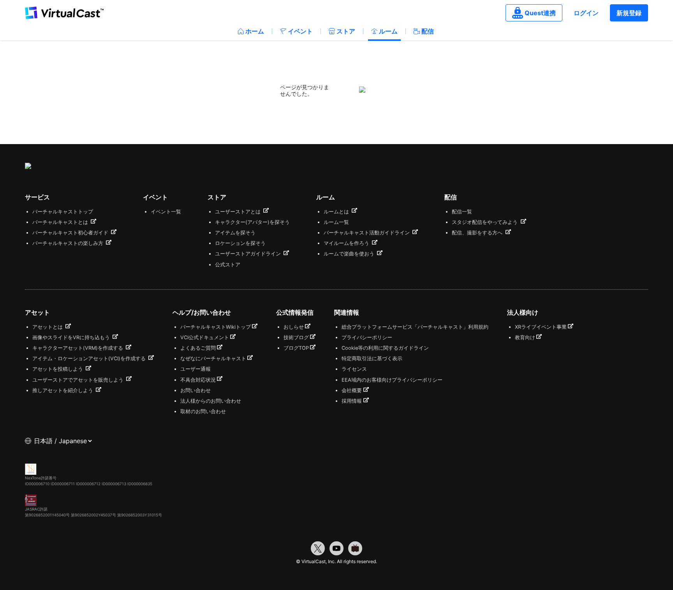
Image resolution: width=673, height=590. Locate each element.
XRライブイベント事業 (541, 327)
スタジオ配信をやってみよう (485, 222)
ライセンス (354, 369)
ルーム (388, 31)
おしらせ (294, 327)
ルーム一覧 (336, 222)
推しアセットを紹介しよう (63, 390)
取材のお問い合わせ (203, 411)
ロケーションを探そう (240, 243)
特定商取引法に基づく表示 (372, 358)
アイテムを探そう (235, 233)
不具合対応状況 (198, 380)
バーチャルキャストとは (61, 222)
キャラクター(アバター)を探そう (252, 222)
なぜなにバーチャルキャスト (213, 358)
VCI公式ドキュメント (204, 337)
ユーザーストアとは (238, 212)
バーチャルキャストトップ (62, 212)
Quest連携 (540, 13)
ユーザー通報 (195, 369)
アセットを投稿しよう (58, 369)
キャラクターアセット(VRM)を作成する (78, 348)
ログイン (586, 13)
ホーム (254, 31)
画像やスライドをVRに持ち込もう (71, 337)
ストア (345, 31)
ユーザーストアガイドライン (248, 254)
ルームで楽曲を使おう (350, 254)
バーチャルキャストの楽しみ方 (68, 243)
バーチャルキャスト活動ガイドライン (367, 233)
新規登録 (629, 13)
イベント (300, 31)
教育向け (525, 337)
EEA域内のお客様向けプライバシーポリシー (392, 380)
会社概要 (352, 390)
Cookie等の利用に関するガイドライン (385, 348)
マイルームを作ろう (347, 243)
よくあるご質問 (198, 348)
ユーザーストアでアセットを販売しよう (78, 380)
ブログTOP (296, 348)
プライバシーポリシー (367, 337)
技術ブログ (296, 337)
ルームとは (337, 212)
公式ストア (227, 265)
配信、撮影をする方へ (478, 233)
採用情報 (352, 401)
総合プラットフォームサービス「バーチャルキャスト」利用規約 (415, 327)
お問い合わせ (195, 390)
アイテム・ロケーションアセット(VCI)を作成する (89, 358)
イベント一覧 (166, 212)
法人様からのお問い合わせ (210, 401)
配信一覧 (462, 212)
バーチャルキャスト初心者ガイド (71, 233)
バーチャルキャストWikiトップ (215, 327)
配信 (427, 31)
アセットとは (48, 327)
